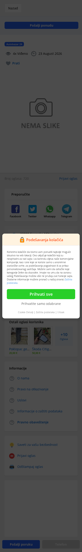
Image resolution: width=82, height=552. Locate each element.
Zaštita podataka (45, 312)
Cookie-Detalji (25, 312)
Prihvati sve (41, 294)
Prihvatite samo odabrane (41, 303)
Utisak (60, 312)
